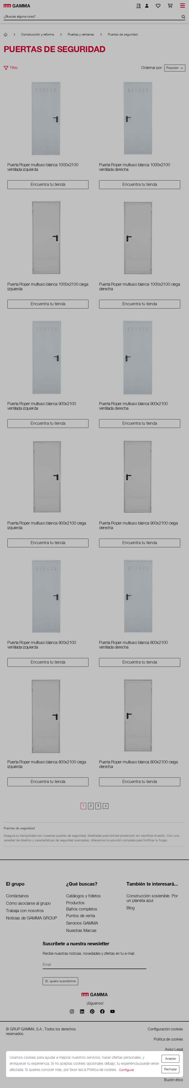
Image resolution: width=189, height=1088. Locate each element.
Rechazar (170, 1069)
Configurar (126, 1070)
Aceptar (170, 1058)
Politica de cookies (102, 1070)
